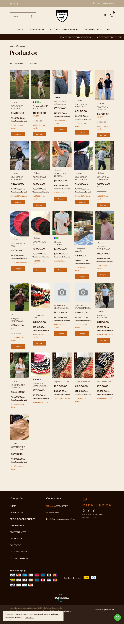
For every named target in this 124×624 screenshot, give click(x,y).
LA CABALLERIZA (18, 551)
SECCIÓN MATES (18, 532)
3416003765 (54, 512)
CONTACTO (15, 545)
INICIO (20, 29)
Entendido (29, 617)
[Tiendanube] (104, 610)
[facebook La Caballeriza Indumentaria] (14, 3)
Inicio (12, 45)
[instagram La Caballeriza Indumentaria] (11, 3)
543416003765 (62, 506)
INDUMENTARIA (93, 29)
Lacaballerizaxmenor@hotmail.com (61, 519)
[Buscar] (32, 16)
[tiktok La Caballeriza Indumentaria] (17, 3)
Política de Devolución (19, 558)
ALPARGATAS (36, 29)
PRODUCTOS (16, 538)
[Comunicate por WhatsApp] (117, 617)
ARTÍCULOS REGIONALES (64, 29)
